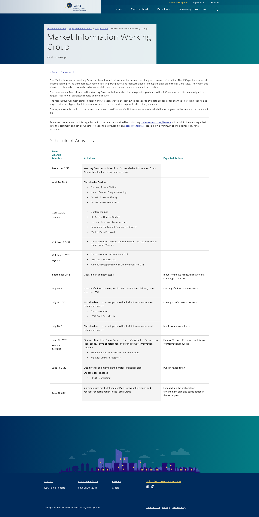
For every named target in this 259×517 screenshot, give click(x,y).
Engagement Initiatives (80, 28)
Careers (116, 481)
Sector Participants (178, 2)
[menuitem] (118, 9)
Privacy (166, 507)
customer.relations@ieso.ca (156, 122)
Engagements (101, 28)
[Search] (216, 9)
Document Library (88, 481)
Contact (48, 481)
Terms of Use (153, 507)
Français (215, 2)
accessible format (134, 125)
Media (115, 487)
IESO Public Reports (54, 487)
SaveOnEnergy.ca (87, 487)
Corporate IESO (199, 2)
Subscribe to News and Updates (163, 481)
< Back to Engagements (62, 72)
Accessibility (179, 507)
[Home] (50, 6)
